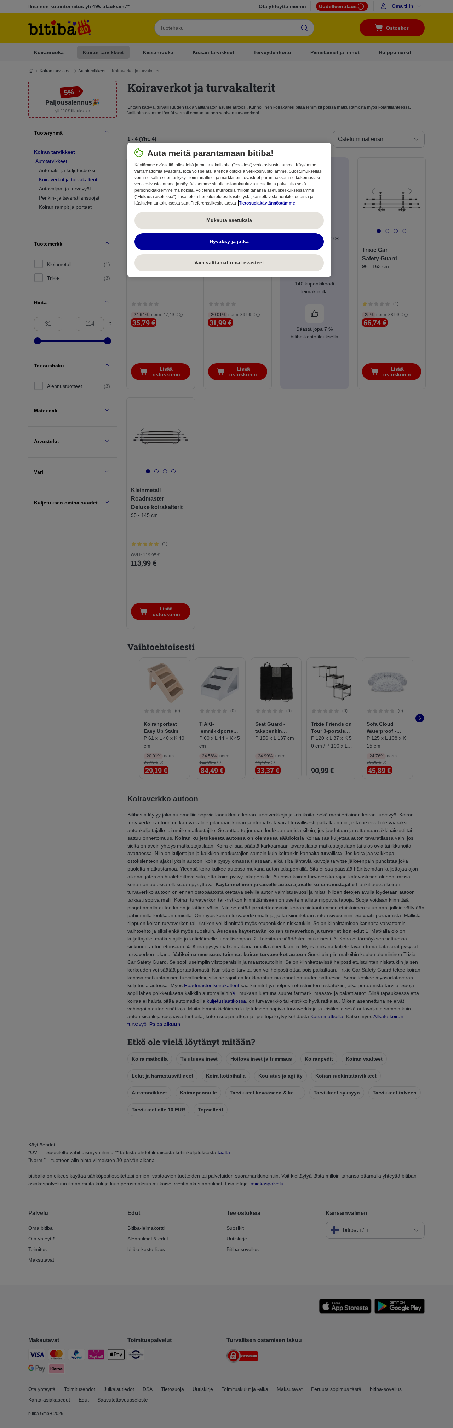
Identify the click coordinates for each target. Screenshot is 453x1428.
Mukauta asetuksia (229, 220)
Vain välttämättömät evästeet (229, 262)
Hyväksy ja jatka (229, 241)
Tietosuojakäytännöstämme (267, 203)
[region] (229, 210)
